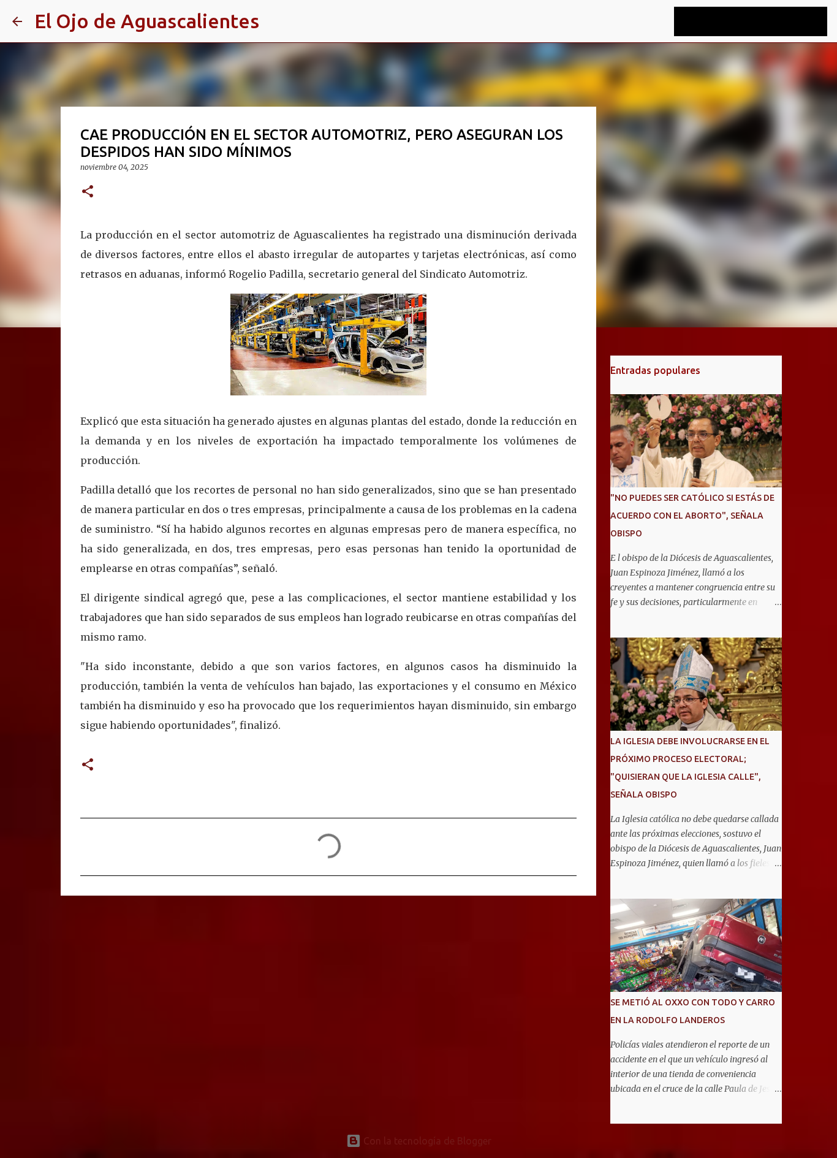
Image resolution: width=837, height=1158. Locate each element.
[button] (87, 192)
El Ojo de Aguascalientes (146, 21)
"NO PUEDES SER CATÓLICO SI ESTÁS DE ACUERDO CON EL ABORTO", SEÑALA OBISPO (692, 515)
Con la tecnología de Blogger (426, 1140)
